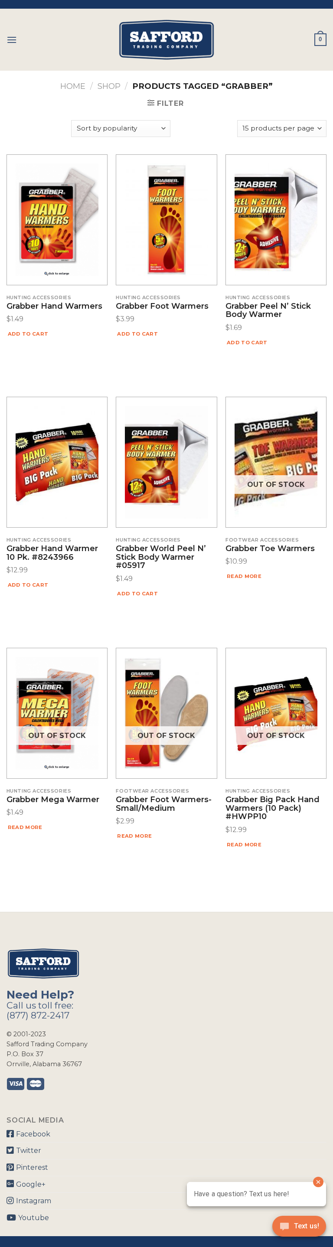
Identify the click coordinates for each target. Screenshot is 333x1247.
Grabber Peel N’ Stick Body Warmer (268, 311)
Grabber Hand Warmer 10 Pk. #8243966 (52, 553)
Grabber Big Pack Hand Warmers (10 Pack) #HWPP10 (272, 808)
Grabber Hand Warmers (54, 306)
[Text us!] (299, 1229)
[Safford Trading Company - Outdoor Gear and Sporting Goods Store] (166, 39)
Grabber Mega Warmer (53, 800)
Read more (244, 576)
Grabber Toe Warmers (270, 549)
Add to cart (28, 334)
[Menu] (12, 39)
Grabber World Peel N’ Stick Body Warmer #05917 (161, 557)
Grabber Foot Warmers (162, 306)
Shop (109, 86)
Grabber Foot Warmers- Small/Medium (164, 804)
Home (72, 86)
